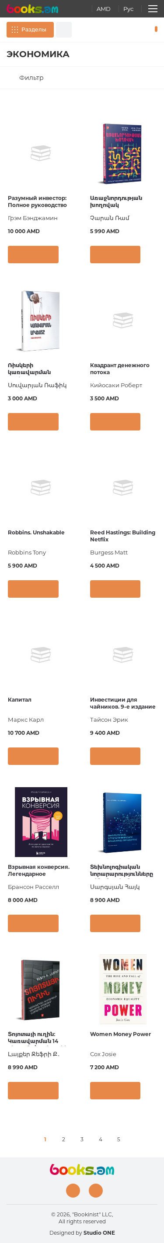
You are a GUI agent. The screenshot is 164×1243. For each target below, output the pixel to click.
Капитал (19, 699)
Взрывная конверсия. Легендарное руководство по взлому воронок (41, 871)
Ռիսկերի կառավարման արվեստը (29, 369)
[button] (70, 259)
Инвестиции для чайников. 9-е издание (123, 703)
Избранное (141, 30)
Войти (129, 30)
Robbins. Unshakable (36, 532)
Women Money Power (120, 1034)
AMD (104, 8)
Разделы (33, 29)
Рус (128, 8)
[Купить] (33, 254)
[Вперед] (137, 1140)
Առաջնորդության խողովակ (116, 201)
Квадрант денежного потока (120, 368)
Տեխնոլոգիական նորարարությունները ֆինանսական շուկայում (121, 871)
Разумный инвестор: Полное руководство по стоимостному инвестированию (37, 202)
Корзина (154, 30)
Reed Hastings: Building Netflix (122, 536)
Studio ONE (99, 1232)
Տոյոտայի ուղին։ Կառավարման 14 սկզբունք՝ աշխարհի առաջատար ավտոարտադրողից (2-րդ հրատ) (38, 1038)
